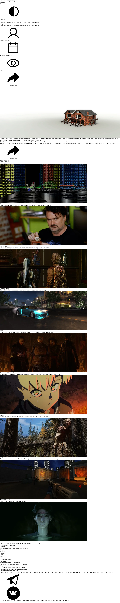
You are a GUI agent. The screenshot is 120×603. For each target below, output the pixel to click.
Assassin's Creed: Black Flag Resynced (11, 572)
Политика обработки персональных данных (13, 569)
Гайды (2, 554)
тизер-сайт (17, 143)
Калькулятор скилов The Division (10, 562)
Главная (2, 19)
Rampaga (2, 2)
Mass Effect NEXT (47, 572)
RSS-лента (3, 561)
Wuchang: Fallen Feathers (106, 572)
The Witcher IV (94, 572)
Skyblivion (60, 572)
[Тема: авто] (13, 11)
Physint (55, 572)
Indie (5, 161)
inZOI (40, 572)
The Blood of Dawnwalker (70, 572)
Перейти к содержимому (7, 1)
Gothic (37, 572)
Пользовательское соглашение (9, 570)
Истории (2, 553)
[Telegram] (60, 579)
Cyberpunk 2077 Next (28, 572)
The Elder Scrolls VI (84, 572)
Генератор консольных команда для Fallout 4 (13, 564)
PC (8, 161)
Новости (2, 551)
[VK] (60, 593)
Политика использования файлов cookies (12, 567)
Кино (1, 556)
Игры (1, 21)
